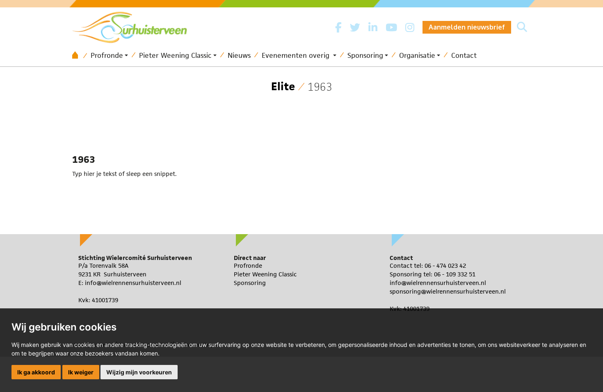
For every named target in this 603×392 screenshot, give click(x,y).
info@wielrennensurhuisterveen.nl (133, 283)
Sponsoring (365, 55)
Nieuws (239, 55)
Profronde (107, 55)
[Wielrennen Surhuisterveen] (133, 25)
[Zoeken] (522, 27)
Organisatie (417, 55)
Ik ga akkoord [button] (36, 372)
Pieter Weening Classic (175, 55)
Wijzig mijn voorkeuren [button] (139, 372)
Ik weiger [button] (81, 372)
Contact (464, 55)
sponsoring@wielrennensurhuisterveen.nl (448, 291)
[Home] (78, 55)
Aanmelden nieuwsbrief (467, 27)
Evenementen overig (296, 55)
